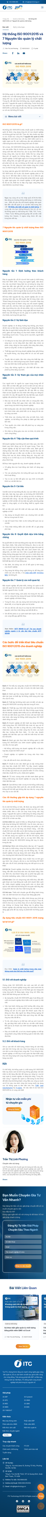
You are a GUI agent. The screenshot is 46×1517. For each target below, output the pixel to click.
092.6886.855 (13, 2)
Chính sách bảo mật (31, 1449)
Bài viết (6, 27)
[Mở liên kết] (40, 1487)
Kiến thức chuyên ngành (11, 1431)
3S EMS (26, 1407)
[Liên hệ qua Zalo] (40, 1496)
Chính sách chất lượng (10, 1449)
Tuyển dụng (7, 1452)
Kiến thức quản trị (30, 1427)
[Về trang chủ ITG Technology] (23, 1363)
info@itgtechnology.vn (32, 2)
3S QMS (27, 1404)
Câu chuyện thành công (11, 1446)
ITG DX (26, 1446)
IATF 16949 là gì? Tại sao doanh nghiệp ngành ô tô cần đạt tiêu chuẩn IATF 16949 (23, 631)
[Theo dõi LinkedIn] (29, 1501)
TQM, (37, 1085)
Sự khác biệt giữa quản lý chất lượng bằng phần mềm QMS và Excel (20, 1329)
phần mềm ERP (30, 573)
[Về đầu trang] (40, 1506)
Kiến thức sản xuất (9, 1427)
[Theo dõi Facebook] (17, 1501)
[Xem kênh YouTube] (23, 1501)
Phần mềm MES (29, 1424)
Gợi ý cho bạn (19, 27)
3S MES (5, 1404)
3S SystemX (28, 1397)
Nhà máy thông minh (10, 1421)
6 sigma (19, 1088)
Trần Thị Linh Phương (11, 48)
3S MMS (5, 1407)
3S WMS (27, 1400)
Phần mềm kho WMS (10, 1424)
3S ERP (5, 1397)
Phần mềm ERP (29, 1421)
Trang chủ (6, 19)
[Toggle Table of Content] (23, 116)
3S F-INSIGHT (7, 1410)
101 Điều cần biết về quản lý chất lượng (23, 207)
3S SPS (5, 1400)
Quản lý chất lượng (19, 19)
